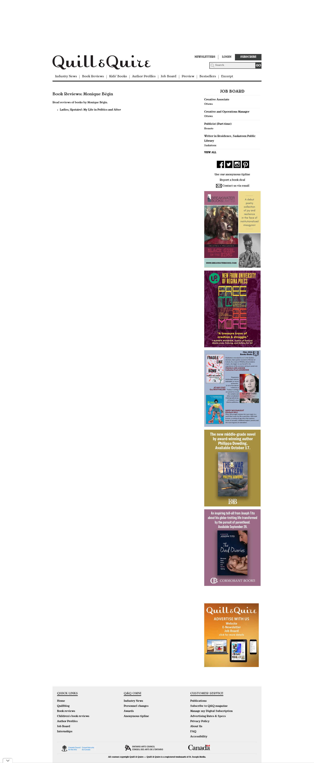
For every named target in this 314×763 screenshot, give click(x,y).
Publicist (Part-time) (218, 124)
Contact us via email (235, 186)
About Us (196, 726)
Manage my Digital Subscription (211, 711)
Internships (64, 731)
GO (258, 65)
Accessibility (198, 736)
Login (226, 57)
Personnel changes (136, 706)
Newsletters (205, 57)
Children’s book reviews (73, 716)
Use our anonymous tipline (232, 174)
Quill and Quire (107, 63)
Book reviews (66, 711)
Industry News (66, 76)
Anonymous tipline (136, 716)
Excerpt (227, 76)
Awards (129, 711)
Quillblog (63, 706)
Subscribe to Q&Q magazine (209, 706)
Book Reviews (93, 76)
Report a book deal (232, 180)
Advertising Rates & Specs (208, 716)
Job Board (168, 76)
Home (61, 701)
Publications (198, 701)
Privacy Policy (200, 721)
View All (210, 152)
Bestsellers (208, 76)
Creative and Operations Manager (226, 112)
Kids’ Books (118, 76)
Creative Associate (216, 99)
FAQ (193, 731)
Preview (188, 76)
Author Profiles (144, 76)
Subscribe (248, 57)
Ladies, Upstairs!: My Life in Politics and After (90, 110)
